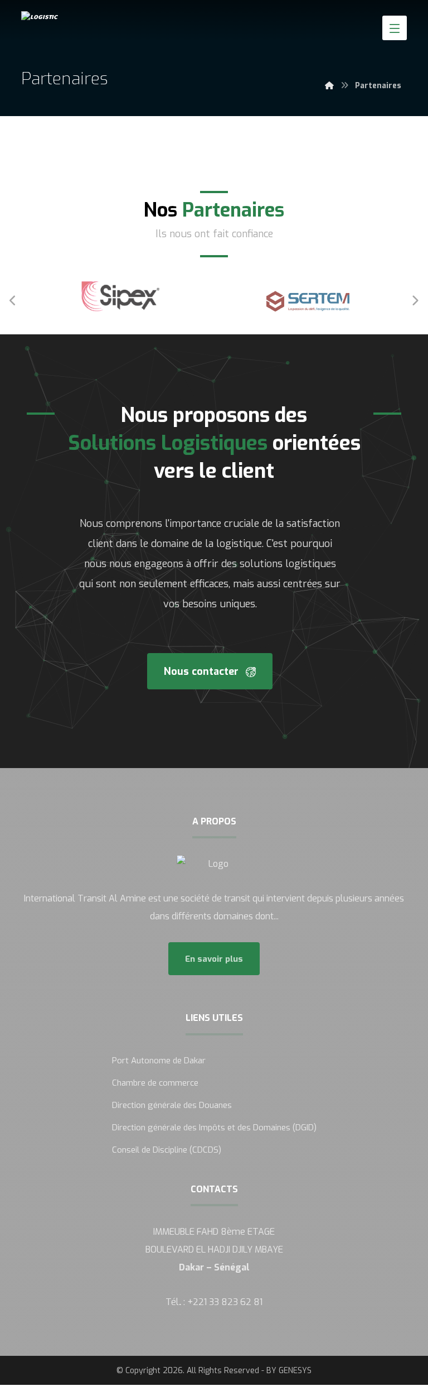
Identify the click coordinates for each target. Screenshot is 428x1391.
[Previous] (13, 301)
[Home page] (329, 85)
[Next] (415, 301)
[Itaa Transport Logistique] (51, 16)
